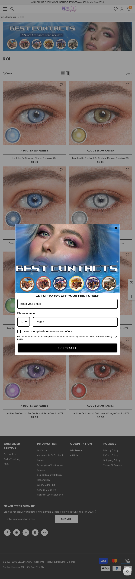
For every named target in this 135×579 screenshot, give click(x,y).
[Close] (116, 228)
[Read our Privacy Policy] (116, 337)
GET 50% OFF (67, 347)
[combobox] (23, 322)
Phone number (26, 313)
